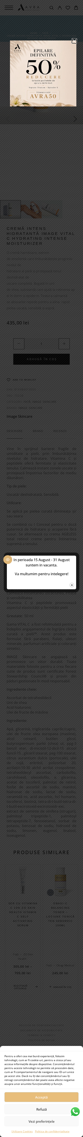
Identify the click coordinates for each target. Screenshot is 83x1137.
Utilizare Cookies (22, 1131)
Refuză (41, 1109)
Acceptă (41, 1097)
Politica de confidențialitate (52, 1131)
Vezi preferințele (42, 1121)
